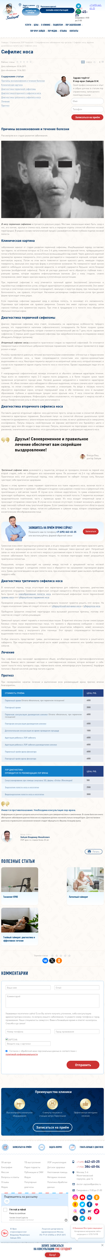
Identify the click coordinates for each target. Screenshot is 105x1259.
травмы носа (7, 597)
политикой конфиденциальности (22, 1054)
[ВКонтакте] (45, 961)
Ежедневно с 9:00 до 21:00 (89, 1190)
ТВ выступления (32, 1162)
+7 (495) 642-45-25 (66, 532)
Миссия (5, 1172)
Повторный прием (13, 707)
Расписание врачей (48, 6)
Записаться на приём (52, 1127)
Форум (27, 1177)
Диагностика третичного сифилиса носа (21, 97)
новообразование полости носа (35, 593)
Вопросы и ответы (10, 1177)
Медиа (4, 1187)
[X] (52, 961)
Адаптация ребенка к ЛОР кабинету (20, 737)
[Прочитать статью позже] (83, 62)
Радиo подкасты (32, 1167)
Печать (96, 851)
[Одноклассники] (59, 961)
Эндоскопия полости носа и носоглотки (22, 787)
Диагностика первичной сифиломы (18, 88)
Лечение (5, 101)
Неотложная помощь (57, 1172)
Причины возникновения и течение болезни (23, 80)
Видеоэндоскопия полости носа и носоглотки (24, 794)
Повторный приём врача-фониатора (20, 758)
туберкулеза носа (91, 606)
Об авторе (6, 1162)
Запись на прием (30, 12)
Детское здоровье (56, 1167)
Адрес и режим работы (29, 6)
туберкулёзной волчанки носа (66, 606)
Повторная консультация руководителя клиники (25, 723)
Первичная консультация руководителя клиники (26, 714)
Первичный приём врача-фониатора (20, 751)
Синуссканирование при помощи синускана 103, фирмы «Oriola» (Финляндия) (38, 780)
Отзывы (5, 1182)
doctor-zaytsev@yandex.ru (89, 1184)
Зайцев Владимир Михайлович (35, 837)
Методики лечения (56, 1177)
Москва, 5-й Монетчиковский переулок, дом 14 (85, 1175)
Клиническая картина (12, 84)
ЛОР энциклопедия (56, 1162)
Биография (6, 1167)
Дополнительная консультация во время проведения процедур (32, 730)
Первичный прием (13, 700)
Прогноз (5, 105)
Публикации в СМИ (33, 1172)
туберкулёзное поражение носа (33, 597)
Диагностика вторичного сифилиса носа (21, 93)
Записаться (90, 531)
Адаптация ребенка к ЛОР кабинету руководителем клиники (31, 744)
